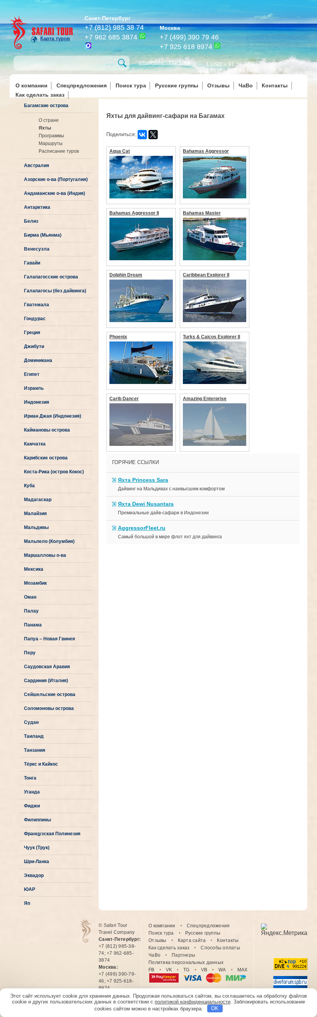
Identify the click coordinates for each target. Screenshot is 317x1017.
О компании (31, 85)
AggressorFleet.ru (141, 528)
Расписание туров (59, 151)
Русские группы (176, 85)
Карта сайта (192, 940)
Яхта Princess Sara (143, 480)
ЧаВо (246, 85)
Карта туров (55, 38)
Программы (51, 135)
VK (169, 970)
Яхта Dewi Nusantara (146, 504)
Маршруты (51, 143)
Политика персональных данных (185, 962)
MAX (242, 970)
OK (214, 1008)
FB (151, 970)
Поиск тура (131, 85)
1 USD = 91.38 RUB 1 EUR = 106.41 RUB (232, 66)
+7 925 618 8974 (186, 47)
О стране (49, 120)
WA (222, 970)
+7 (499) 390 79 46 (189, 37)
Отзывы (218, 85)
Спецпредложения (81, 85)
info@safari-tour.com (164, 62)
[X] (153, 134)
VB (204, 970)
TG (186, 970)
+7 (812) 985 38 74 (114, 27)
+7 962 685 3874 (111, 37)
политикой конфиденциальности (192, 1002)
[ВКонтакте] (142, 134)
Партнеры (183, 955)
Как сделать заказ (40, 95)
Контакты (275, 85)
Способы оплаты (220, 947)
